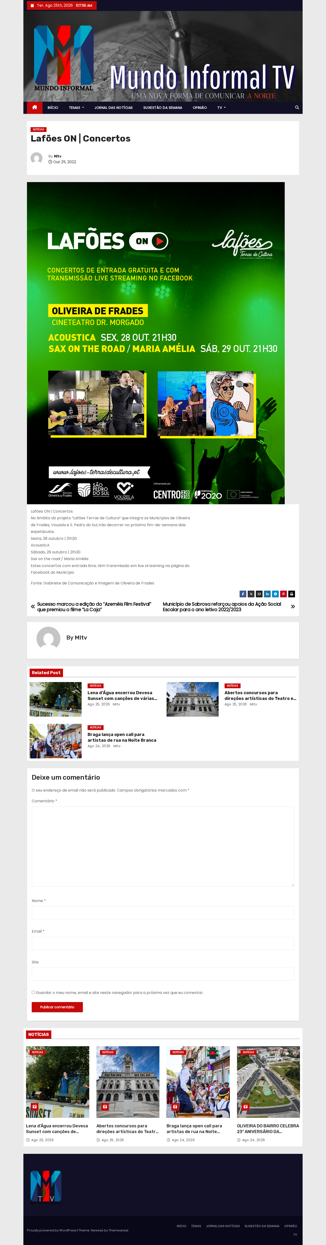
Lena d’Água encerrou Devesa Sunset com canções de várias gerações (121, 698)
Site (35, 962)
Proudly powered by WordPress (52, 1230)
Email (38, 931)
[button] (297, 107)
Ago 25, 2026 (99, 704)
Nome (39, 901)
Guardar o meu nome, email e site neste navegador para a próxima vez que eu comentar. (120, 992)
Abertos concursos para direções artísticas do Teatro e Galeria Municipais (259, 698)
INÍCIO (53, 107)
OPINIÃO (200, 107)
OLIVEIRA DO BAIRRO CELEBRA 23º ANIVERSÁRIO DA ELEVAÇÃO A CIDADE (268, 1131)
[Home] (34, 108)
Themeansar (119, 1230)
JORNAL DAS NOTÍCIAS (114, 107)
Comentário (44, 801)
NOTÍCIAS (38, 129)
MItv (57, 156)
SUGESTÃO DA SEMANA (162, 107)
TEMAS (75, 107)
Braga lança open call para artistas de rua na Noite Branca (122, 737)
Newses (97, 1230)
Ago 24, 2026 (99, 746)
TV (220, 107)
